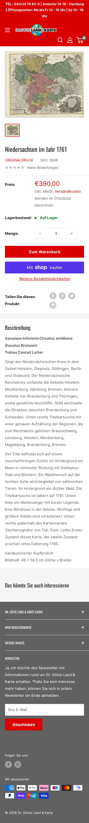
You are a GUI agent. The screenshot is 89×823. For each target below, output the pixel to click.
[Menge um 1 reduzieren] (40, 233)
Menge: (12, 233)
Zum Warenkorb (44, 251)
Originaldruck (19, 160)
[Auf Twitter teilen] (71, 295)
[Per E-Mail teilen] (52, 305)
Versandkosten (68, 191)
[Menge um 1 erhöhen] (72, 233)
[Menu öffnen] (7, 30)
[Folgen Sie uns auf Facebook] (8, 764)
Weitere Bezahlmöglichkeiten (44, 278)
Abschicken (23, 724)
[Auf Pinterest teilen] (62, 295)
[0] (80, 40)
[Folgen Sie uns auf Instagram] (17, 764)
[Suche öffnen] (60, 40)
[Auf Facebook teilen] (52, 295)
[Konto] (69, 40)
